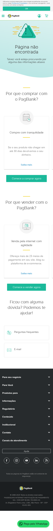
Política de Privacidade (19, 3)
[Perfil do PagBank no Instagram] (16, 460)
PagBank (22, 16)
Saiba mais (26, 164)
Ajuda (26, 451)
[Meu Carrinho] (46, 16)
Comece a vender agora (26, 287)
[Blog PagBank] (46, 460)
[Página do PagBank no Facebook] (6, 460)
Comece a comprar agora (26, 178)
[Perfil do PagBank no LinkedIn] (36, 460)
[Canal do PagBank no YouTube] (26, 460)
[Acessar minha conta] (38, 16)
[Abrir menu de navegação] (3, 15)
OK (26, 8)
